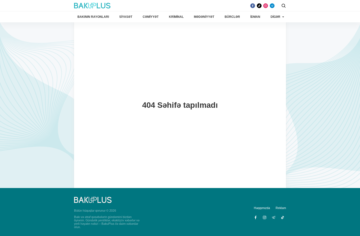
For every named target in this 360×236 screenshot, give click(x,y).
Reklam (281, 208)
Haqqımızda (262, 208)
